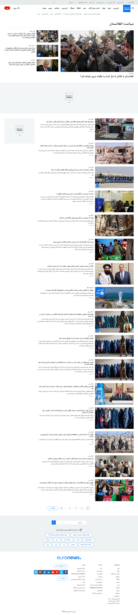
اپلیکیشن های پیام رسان (96, 585)
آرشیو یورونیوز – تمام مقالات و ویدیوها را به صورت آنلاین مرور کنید (114, 601)
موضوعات (117, 565)
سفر (84, 8)
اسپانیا (48, 540)
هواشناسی (99, 574)
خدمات (100, 565)
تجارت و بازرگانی (94, 8)
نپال (56, 544)
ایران (51, 14)
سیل (39, 14)
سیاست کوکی (81, 576)
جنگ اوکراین (58, 14)
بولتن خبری (99, 571)
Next (79, 8)
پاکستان (33, 60)
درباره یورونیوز (81, 568)
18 (61, 508)
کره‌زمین (65, 8)
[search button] (54, 2)
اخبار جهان (32, 31)
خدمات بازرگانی (81, 571)
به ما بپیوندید (98, 579)
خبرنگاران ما (116, 596)
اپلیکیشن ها (99, 582)
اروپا (109, 8)
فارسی (130, 2)
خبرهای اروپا (31, 45)
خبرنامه (63, 578)
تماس (83, 582)
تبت (64, 544)
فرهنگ (72, 8)
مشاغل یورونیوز (81, 585)
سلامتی (56, 8)
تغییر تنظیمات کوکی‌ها (79, 590)
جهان (103, 8)
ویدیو (50, 8)
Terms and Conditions (78, 574)
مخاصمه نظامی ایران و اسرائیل (92, 14)
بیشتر (83, 565)
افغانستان (131, 73)
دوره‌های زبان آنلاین (97, 593)
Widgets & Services (96, 588)
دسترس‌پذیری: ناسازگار (79, 588)
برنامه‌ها (117, 593)
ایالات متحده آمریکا (86, 544)
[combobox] (64, 2)
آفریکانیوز (99, 590)
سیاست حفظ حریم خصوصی (77, 579)
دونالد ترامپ (45, 14)
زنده (7, 8)
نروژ (48, 544)
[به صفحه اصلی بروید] (126, 8)
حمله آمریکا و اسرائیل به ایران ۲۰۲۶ (72, 14)
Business (90, 288)
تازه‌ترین (116, 8)
